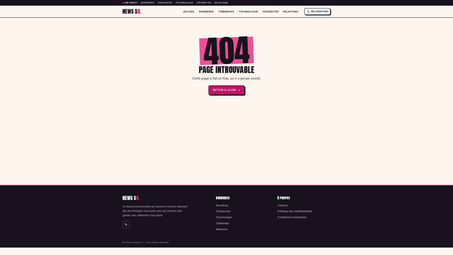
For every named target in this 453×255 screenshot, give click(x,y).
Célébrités (203, 2)
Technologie (184, 2)
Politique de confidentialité (294, 211)
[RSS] (126, 224)
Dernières (147, 2)
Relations (221, 2)
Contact (282, 205)
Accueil (189, 11)
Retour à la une (224, 90)
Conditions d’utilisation (292, 217)
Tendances (164, 2)
